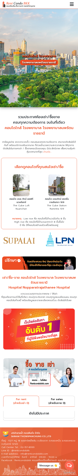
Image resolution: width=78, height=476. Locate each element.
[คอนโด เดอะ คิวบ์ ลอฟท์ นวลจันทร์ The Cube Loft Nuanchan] (21, 185)
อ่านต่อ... (47, 151)
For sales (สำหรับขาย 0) (56, 401)
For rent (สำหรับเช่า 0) (21, 401)
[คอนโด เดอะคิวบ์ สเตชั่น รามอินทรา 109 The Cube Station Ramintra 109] (56, 185)
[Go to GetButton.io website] (69, 472)
